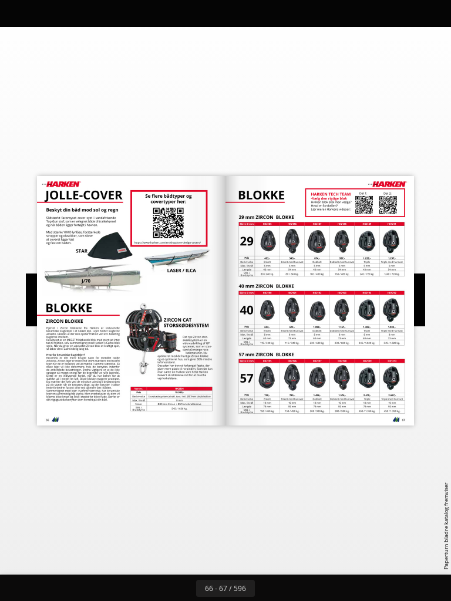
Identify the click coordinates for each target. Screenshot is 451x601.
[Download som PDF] (69, 13)
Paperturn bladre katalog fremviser (446, 525)
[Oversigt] (43, 13)
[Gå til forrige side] (183, 588)
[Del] (408, 13)
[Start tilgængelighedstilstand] (122, 13)
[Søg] (17, 13)
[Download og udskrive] (96, 13)
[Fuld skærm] (434, 13)
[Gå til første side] (157, 588)
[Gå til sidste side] (294, 588)
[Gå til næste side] (268, 588)
